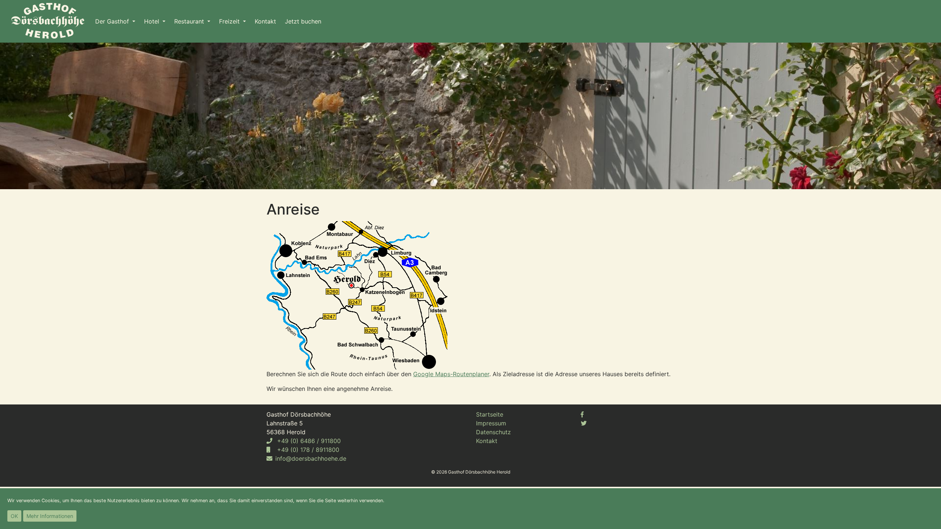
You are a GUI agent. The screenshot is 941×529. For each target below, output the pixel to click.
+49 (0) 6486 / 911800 (308, 441)
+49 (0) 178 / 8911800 (307, 449)
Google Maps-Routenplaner (451, 374)
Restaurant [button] (190, 21)
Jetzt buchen (303, 21)
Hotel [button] (152, 21)
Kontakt (265, 21)
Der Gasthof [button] (113, 21)
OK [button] (14, 516)
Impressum (491, 423)
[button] (70, 115)
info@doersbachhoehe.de (310, 458)
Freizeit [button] (230, 21)
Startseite (489, 414)
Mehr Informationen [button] (49, 516)
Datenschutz (493, 432)
